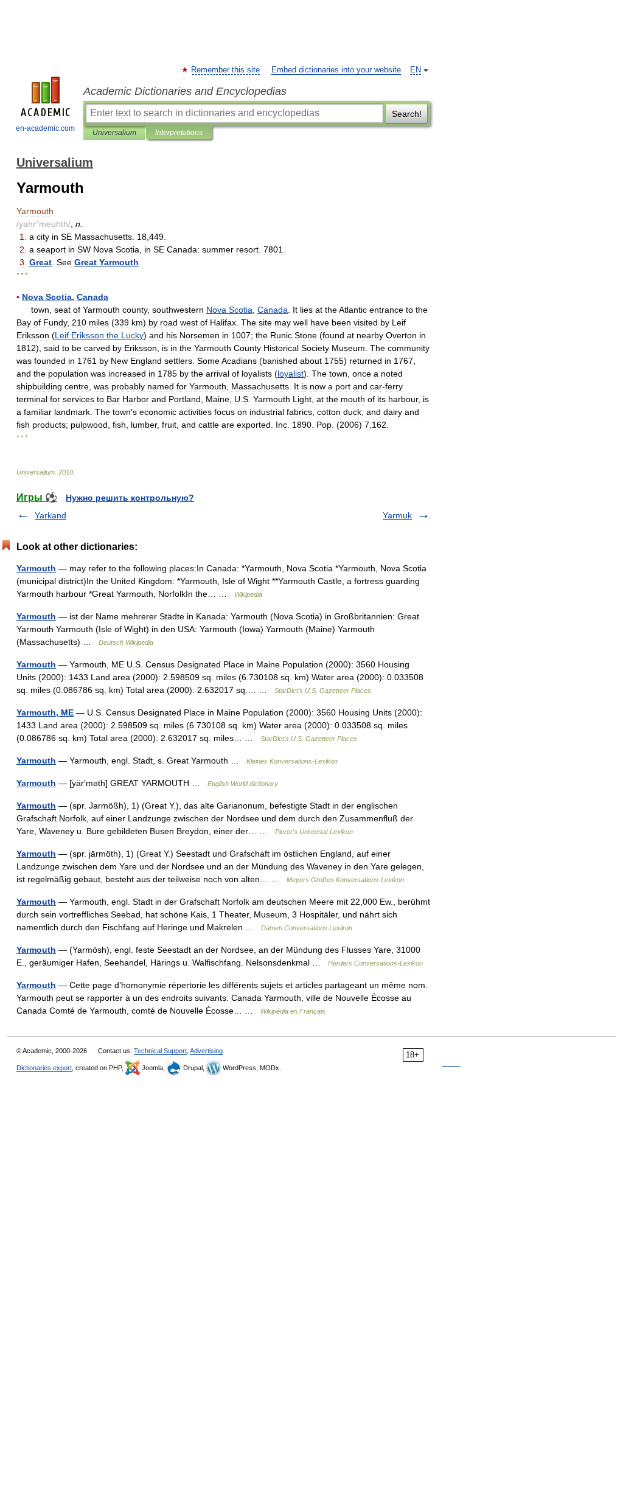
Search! (407, 114)
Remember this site (226, 70)
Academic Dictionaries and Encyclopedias (185, 91)
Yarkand (50, 515)
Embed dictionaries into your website (336, 70)
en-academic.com (45, 128)
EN (415, 70)
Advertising (206, 1050)
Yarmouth (36, 568)
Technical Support (160, 1050)
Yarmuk (397, 515)
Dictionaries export (44, 1067)
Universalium (114, 132)
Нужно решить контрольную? (130, 498)
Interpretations (179, 132)
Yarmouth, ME (45, 712)
